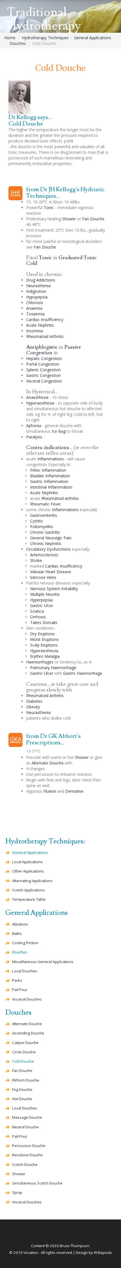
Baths (17, 933)
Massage (27, 1117)
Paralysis (34, 436)
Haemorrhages (39, 662)
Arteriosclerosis (44, 554)
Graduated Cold (61, 260)
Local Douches (24, 970)
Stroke (36, 560)
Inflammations (50, 459)
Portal (42, 364)
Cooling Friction (25, 942)
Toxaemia (35, 314)
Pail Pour (19, 989)
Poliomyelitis (41, 526)
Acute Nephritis (40, 325)
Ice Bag (59, 431)
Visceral (44, 381)
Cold (23, 1061)
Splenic (43, 369)
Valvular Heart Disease (50, 571)
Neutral (25, 1126)
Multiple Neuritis (45, 594)
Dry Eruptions (42, 633)
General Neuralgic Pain (50, 537)
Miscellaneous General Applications (42, 961)
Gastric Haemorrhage (82, 673)
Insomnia (34, 330)
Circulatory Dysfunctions (48, 549)
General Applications (92, 37)
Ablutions (20, 924)
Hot (22, 1098)
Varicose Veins (43, 577)
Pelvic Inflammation (48, 470)
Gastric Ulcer (41, 605)
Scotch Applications (28, 890)
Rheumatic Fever (45, 504)
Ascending (28, 1033)
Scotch (24, 1164)
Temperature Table (29, 899)
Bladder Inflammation (50, 475)
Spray (17, 1192)
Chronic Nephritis (45, 543)
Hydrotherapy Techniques (45, 37)
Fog (22, 1089)
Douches (18, 43)
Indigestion (36, 291)
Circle (24, 1051)
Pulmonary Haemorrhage (53, 667)
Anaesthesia (37, 397)
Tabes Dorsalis (43, 622)
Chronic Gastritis (45, 532)
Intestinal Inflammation (51, 487)
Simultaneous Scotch (37, 1183)
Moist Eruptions (44, 639)
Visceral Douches (27, 999)
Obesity (33, 706)
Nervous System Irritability (54, 588)
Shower (69, 218)
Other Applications (28, 871)
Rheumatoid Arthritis (45, 336)
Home (9, 37)
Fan (93, 218)
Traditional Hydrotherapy (44, 19)
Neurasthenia (38, 285)
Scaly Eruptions (44, 645)
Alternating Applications (32, 880)
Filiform (25, 1080)
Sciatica (37, 611)
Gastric (43, 375)
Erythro (45, 656)
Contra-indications (47, 447)
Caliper (25, 1042)
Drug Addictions (40, 280)
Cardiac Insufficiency (44, 319)
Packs (17, 980)
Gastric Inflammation (49, 481)
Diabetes (34, 701)
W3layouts (103, 1252)
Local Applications (27, 861)
